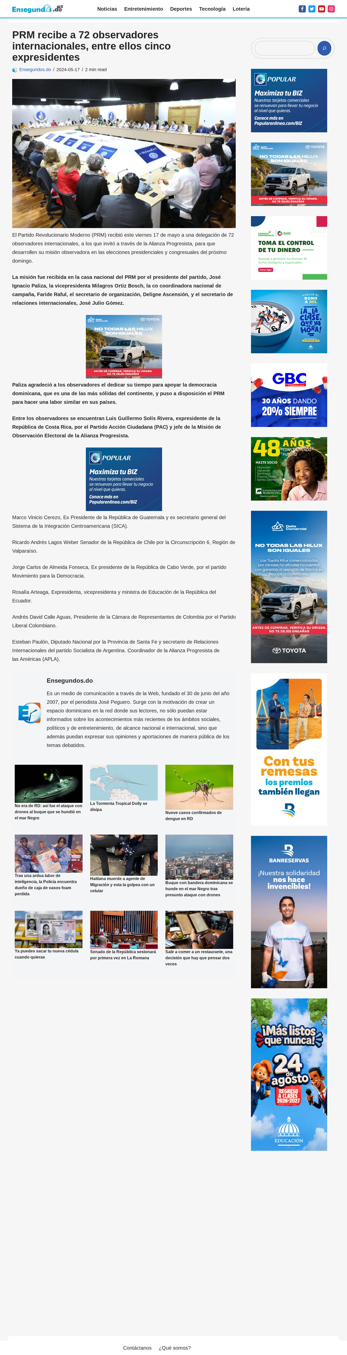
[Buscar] (324, 48)
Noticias (107, 9)
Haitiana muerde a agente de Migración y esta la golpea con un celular (122, 884)
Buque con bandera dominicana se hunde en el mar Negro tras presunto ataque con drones (199, 889)
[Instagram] (331, 8)
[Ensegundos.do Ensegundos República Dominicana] (37, 9)
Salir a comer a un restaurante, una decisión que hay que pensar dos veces (198, 958)
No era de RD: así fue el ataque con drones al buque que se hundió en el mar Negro (48, 812)
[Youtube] (321, 8)
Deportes (181, 9)
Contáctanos (137, 1348)
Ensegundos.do (35, 69)
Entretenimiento (143, 9)
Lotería (241, 9)
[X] (312, 8)
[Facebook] (302, 8)
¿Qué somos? (175, 1348)
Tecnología (212, 9)
